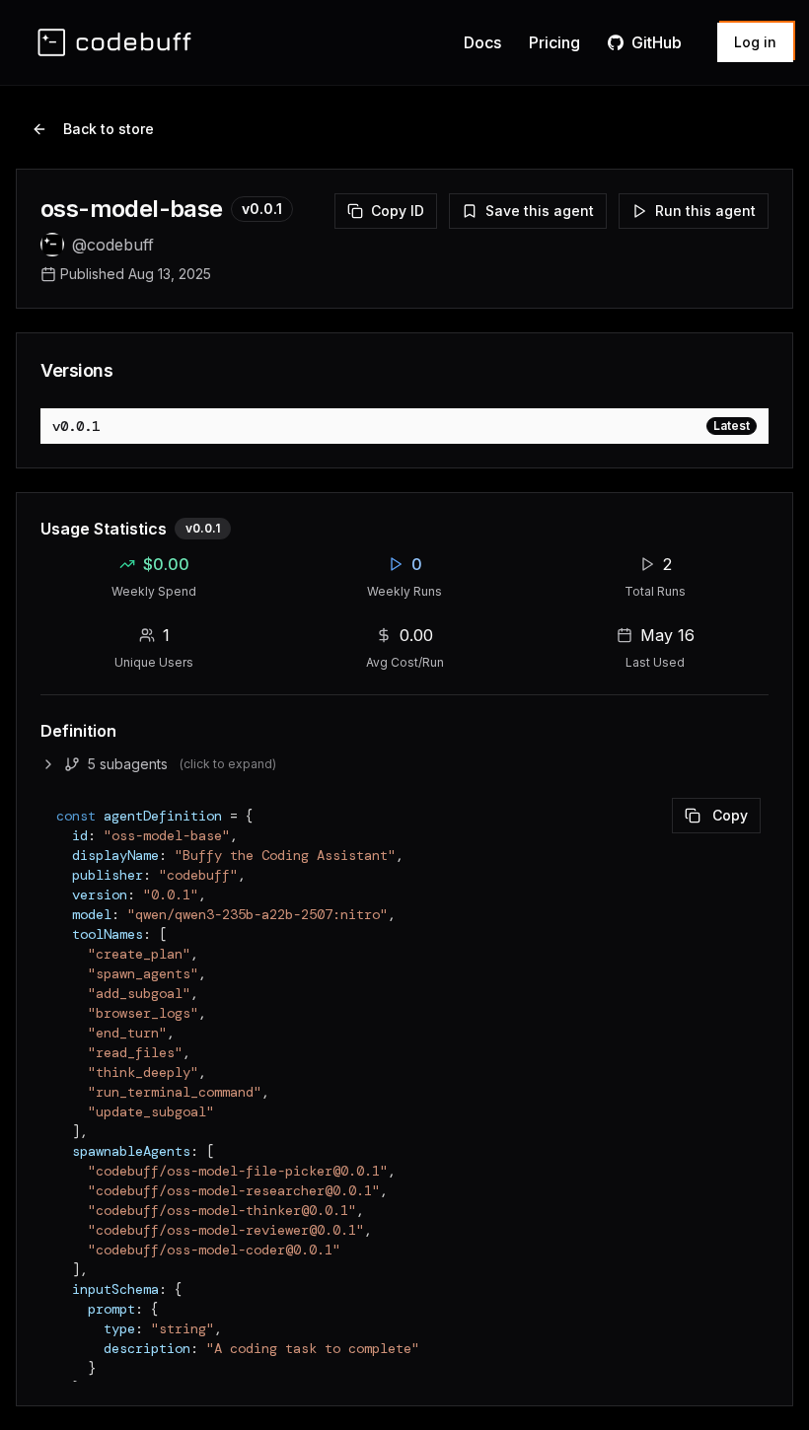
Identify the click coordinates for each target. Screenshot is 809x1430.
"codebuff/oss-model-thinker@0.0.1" (222, 1210)
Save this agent (539, 210)
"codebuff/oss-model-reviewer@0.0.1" (226, 1230)
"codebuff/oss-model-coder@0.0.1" (214, 1249)
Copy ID (397, 210)
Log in (755, 42)
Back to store (108, 128)
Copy (730, 815)
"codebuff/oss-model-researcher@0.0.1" (234, 1190)
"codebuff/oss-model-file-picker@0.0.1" (238, 1171)
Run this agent (705, 210)
